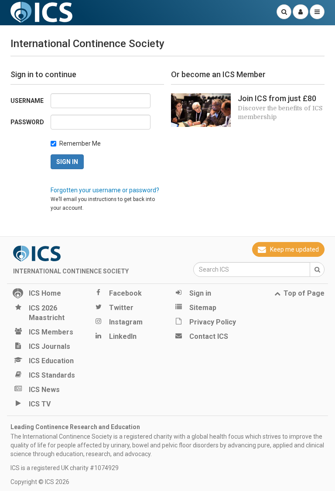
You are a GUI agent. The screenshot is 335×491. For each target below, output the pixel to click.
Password (27, 122)
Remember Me (80, 143)
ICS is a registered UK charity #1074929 (64, 467)
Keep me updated (294, 249)
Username (27, 100)
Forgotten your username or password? (105, 190)
